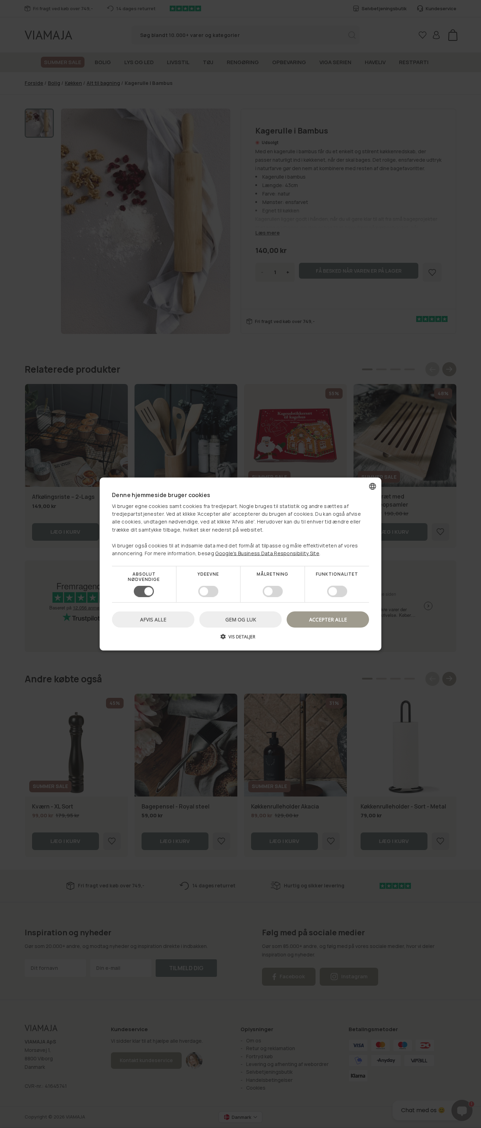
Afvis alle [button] (153, 619)
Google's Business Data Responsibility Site (267, 553)
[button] (240, 639)
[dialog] (240, 564)
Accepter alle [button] (328, 619)
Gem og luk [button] (240, 619)
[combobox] (372, 486)
